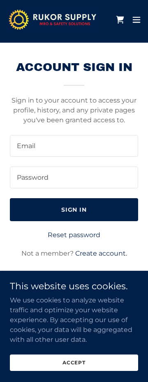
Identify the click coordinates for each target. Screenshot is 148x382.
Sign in (74, 209)
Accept (74, 362)
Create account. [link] (101, 253)
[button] (136, 19)
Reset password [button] (74, 235)
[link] (53, 19)
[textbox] (74, 146)
